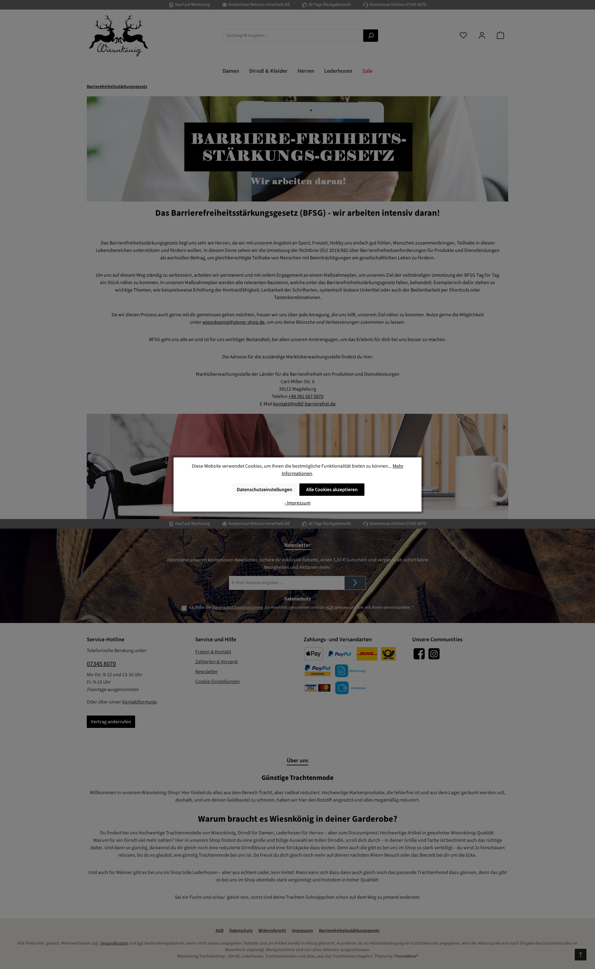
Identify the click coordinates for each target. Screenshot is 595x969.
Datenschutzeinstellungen (264, 489)
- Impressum (297, 503)
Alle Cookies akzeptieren (332, 489)
